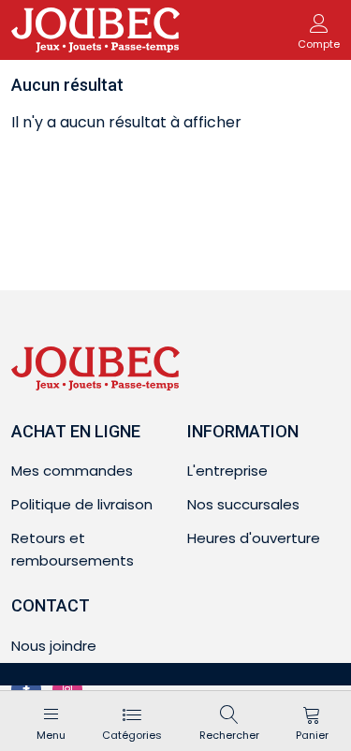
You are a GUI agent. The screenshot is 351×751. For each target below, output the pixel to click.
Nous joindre (53, 645)
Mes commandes (72, 470)
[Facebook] (26, 689)
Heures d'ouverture (253, 538)
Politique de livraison (82, 504)
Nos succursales (243, 504)
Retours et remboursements (72, 549)
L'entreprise (227, 470)
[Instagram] (67, 689)
